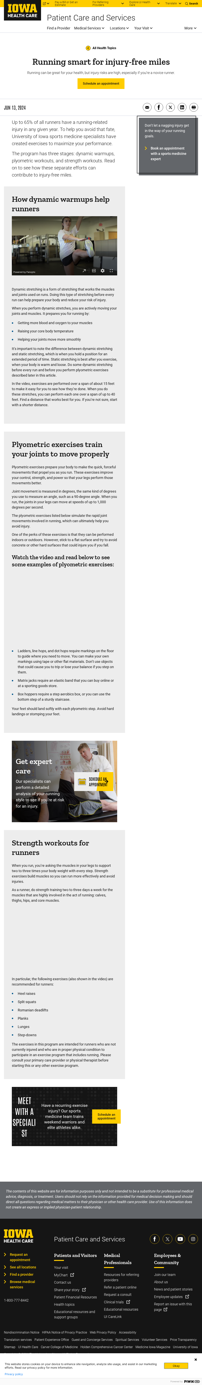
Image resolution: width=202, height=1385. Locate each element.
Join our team (165, 1275)
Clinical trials (114, 1302)
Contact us (62, 1282)
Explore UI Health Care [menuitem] (139, 4)
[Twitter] (167, 1239)
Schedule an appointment (101, 83)
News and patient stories (173, 1289)
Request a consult (118, 1294)
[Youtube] (180, 1239)
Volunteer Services (154, 1340)
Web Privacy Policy (103, 1332)
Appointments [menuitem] (12, 3)
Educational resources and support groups (74, 1314)
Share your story (67, 1290)
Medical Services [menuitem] (87, 28)
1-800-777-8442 (16, 1300)
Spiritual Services (127, 1340)
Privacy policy (14, 1374)
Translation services (18, 1340)
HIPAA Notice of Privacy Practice (64, 1332)
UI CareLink (113, 1317)
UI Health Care (28, 1347)
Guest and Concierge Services (92, 1340)
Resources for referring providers (121, 1277)
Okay (176, 1365)
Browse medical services (22, 1284)
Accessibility (127, 1332)
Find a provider (21, 1274)
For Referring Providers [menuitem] (100, 4)
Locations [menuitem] (117, 28)
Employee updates (168, 1297)
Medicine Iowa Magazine (153, 1347)
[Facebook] (155, 1239)
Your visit (61, 1267)
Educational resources (121, 1309)
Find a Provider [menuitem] (58, 28)
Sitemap (9, 1347)
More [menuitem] (188, 28)
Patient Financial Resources (75, 1297)
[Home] (22, 10)
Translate (171, 3)
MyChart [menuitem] (35, 3)
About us (161, 1282)
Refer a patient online (120, 1287)
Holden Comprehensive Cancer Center (106, 1347)
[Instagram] (193, 1239)
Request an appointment (20, 1257)
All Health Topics (104, 48)
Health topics (64, 1304)
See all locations (23, 1267)
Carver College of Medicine (59, 1347)
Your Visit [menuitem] (141, 28)
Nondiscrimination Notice (21, 1332)
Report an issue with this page (173, 1307)
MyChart (61, 1275)
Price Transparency (183, 1340)
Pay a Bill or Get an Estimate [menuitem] (66, 4)
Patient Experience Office (52, 1340)
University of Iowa (185, 1347)
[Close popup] (195, 1359)
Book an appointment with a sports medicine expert (168, 153)
